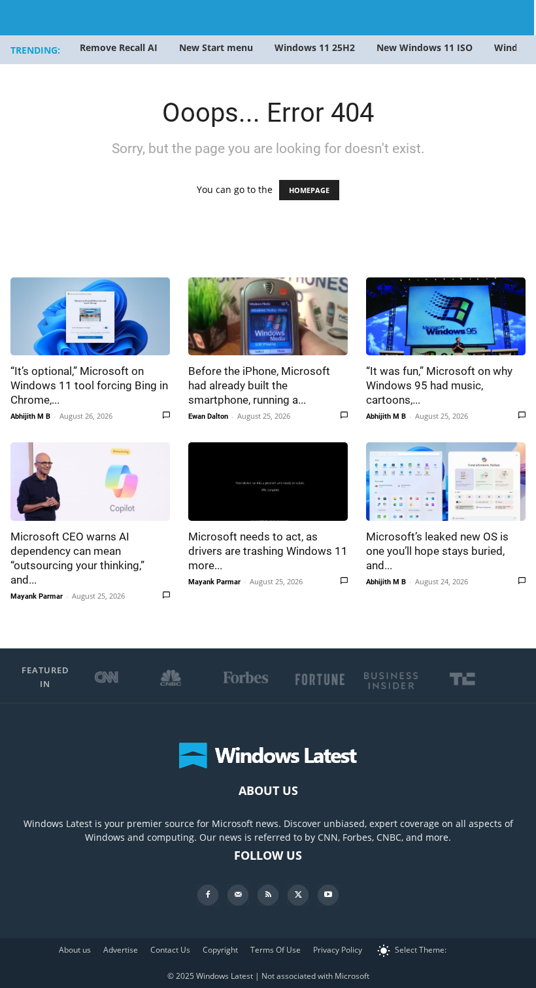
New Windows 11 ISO (425, 47)
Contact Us (170, 949)
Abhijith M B (30, 416)
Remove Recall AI (119, 47)
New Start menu (216, 47)
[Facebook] (207, 895)
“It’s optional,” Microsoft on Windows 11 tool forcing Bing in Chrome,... (89, 385)
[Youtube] (328, 895)
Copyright (220, 949)
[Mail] (237, 895)
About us (75, 949)
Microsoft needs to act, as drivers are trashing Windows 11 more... (268, 551)
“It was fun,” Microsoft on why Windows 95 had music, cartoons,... (439, 385)
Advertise (120, 949)
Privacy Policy (337, 949)
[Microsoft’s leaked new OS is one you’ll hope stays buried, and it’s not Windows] (446, 481)
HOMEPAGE (309, 190)
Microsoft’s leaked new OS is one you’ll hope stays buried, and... (437, 551)
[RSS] (268, 895)
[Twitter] (298, 895)
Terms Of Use (275, 949)
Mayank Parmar (36, 596)
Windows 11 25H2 (315, 47)
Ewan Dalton (208, 416)
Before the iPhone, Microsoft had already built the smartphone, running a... (259, 385)
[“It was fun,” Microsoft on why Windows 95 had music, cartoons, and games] (446, 316)
